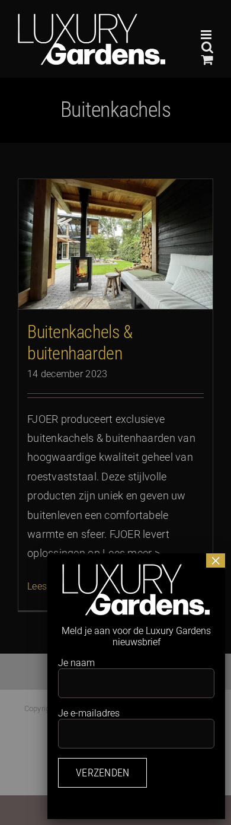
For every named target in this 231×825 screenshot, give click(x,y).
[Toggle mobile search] (207, 47)
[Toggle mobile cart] (207, 59)
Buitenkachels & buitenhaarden (79, 342)
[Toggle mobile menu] (207, 34)
